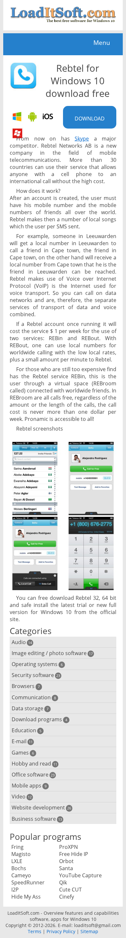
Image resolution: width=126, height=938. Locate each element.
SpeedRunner (28, 882)
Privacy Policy (61, 931)
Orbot (66, 861)
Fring (17, 846)
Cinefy (66, 896)
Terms (34, 931)
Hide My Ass (26, 896)
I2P (15, 889)
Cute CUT (70, 889)
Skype (82, 138)
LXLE (16, 861)
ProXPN (68, 846)
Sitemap (89, 931)
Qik (63, 882)
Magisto (21, 854)
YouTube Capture (80, 875)
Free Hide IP (73, 854)
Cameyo (21, 875)
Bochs (18, 868)
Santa (66, 868)
